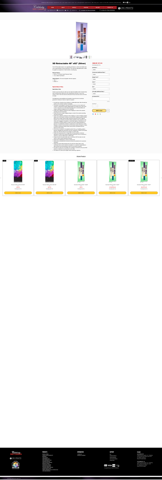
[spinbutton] (95, 106)
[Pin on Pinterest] (95, 114)
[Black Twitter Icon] (140, 469)
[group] (81, 178)
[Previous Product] (1, 178)
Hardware (94, 67)
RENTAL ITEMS (45, 454)
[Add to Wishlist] (108, 110)
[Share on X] (100, 114)
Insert (94, 82)
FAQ (110, 454)
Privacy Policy (112, 460)
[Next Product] (161, 178)
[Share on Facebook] (93, 114)
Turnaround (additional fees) (98, 72)
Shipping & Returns (113, 455)
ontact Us (80, 454)
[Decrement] (93, 106)
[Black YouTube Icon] (142, 469)
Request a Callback (81, 455)
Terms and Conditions (113, 458)
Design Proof (95, 77)
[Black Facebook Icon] (137, 469)
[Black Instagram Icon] (139, 469)
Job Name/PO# (95, 96)
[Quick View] (81, 171)
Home (54, 15)
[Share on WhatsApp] (98, 114)
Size (93, 86)
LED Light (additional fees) (98, 91)
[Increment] (97, 106)
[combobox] (100, 70)
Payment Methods (113, 457)
